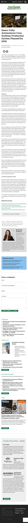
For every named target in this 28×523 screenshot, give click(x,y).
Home (22, 513)
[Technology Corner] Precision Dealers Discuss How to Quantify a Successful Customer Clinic (12, 416)
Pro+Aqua (6, 444)
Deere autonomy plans (18, 222)
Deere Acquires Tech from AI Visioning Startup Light (13, 209)
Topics (5, 1)
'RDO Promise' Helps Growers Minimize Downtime (14, 322)
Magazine (17, 513)
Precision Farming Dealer (18, 343)
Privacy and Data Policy (20, 508)
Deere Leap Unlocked (8, 224)
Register (20, 1)
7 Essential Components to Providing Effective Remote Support (14, 389)
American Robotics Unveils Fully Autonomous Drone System (11, 264)
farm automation (18, 224)
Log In (15, 1)
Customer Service (19, 510)
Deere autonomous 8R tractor (15, 221)
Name (3, 280)
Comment (4, 296)
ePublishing (10, 519)
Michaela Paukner (6, 45)
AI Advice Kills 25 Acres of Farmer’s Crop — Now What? (13, 335)
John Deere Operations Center (10, 225)
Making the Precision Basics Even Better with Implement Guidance (13, 383)
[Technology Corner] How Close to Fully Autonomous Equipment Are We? (13, 267)
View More (5, 369)
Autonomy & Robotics (5, 47)
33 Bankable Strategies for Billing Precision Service (12, 380)
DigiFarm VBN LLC (18, 459)
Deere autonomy (7, 222)
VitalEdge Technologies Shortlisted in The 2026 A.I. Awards (14, 331)
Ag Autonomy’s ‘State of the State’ (13, 367)
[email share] (4, 51)
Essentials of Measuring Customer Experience (13, 386)
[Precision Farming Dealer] (5, 348)
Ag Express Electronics (17, 473)
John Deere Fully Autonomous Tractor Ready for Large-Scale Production (12, 261)
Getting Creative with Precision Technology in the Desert (12, 361)
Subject (3, 290)
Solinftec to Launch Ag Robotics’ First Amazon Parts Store (14, 325)
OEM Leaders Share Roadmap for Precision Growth (12, 364)
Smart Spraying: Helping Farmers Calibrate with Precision (13, 328)
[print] (7, 51)
